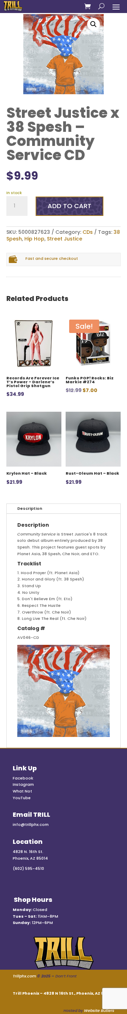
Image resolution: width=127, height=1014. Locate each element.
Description (29, 508)
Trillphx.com (24, 976)
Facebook (23, 778)
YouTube (22, 798)
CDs (88, 232)
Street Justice (64, 238)
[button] (93, 24)
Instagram (23, 784)
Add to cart (69, 205)
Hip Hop (34, 238)
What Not (22, 791)
